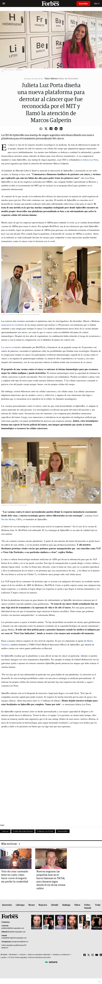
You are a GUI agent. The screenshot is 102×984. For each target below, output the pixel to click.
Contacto (22, 954)
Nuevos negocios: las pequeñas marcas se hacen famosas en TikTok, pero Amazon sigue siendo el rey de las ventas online (50, 880)
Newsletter (13, 954)
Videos (77, 905)
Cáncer (5, 831)
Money (31, 905)
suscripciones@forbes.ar (19, 942)
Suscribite (83, 3)
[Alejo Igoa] (60, 922)
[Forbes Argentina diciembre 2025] (72, 922)
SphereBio (63, 831)
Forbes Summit (87, 906)
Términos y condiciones (61, 954)
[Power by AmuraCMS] (51, 962)
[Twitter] (46, 128)
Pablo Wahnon (51, 78)
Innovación (7, 905)
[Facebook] (51, 128)
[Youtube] (96, 955)
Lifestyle (54, 905)
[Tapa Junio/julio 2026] (37, 922)
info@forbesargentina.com (17, 932)
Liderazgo (20, 905)
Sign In (97, 3)
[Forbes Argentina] (51, 3)
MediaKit (4, 954)
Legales (3, 957)
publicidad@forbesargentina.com (12, 928)
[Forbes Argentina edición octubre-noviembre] (84, 922)
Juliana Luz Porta (45, 831)
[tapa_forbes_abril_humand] (48, 922)
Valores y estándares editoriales (39, 954)
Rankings (66, 905)
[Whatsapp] (41, 128)
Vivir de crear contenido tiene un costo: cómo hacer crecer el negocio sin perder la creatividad (14, 876)
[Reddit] (56, 128)
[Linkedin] (61, 128)
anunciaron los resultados (12, 324)
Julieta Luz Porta (90, 159)
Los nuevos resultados (11, 347)
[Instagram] (92, 955)
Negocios (43, 905)
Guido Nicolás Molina (23, 831)
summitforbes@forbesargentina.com (13, 938)
